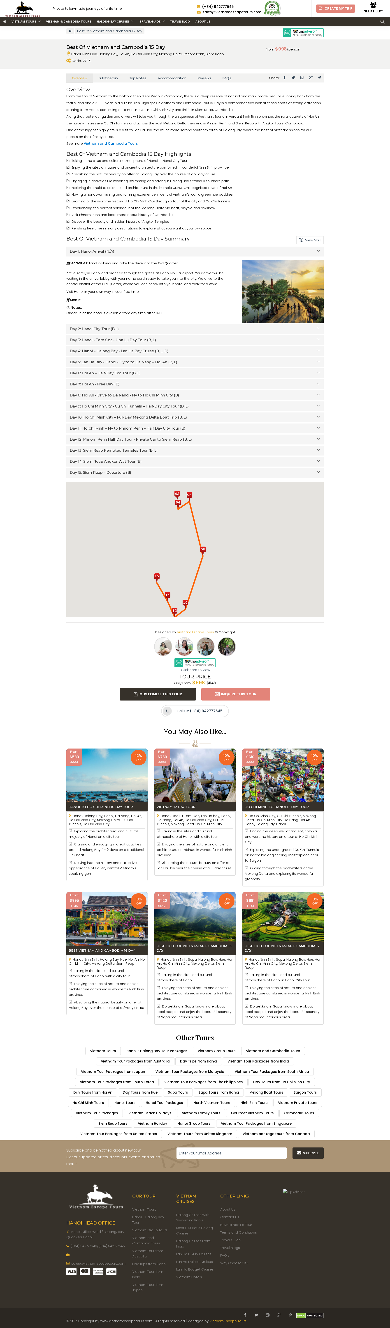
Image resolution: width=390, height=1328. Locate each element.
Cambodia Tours (299, 1113)
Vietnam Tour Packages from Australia (135, 1061)
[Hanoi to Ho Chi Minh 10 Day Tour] (107, 779)
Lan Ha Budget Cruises (195, 1269)
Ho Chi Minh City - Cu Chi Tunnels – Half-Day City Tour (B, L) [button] (129, 406)
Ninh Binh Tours (254, 1102)
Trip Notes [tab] (137, 78)
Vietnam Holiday (152, 1123)
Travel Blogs (230, 1247)
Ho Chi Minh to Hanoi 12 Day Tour (277, 807)
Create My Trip (338, 8)
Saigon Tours (305, 1092)
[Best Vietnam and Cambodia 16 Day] (107, 923)
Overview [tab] (79, 78)
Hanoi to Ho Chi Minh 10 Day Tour (101, 807)
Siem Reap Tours (113, 1123)
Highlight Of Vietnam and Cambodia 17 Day (282, 948)
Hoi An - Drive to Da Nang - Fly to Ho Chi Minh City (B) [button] (124, 395)
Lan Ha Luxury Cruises (193, 1254)
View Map (312, 240)
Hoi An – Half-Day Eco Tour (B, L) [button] (105, 373)
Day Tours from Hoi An (92, 1092)
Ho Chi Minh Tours (88, 1102)
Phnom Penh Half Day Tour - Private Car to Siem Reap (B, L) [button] (131, 439)
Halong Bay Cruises (114, 21)
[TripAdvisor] (272, 8)
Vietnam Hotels (189, 1277)
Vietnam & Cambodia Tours (68, 21)
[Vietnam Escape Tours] (96, 1195)
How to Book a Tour (236, 1224)
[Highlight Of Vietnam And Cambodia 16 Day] (195, 923)
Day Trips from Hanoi (198, 1061)
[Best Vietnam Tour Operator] (24, 8)
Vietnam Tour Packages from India (258, 1061)
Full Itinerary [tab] (108, 78)
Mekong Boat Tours (266, 1092)
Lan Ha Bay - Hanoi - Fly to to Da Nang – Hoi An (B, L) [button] (123, 362)
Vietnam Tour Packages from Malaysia (190, 1071)
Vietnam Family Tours (201, 1113)
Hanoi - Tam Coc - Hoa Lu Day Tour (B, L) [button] (113, 340)
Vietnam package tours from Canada (276, 1133)
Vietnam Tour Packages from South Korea (117, 1082)
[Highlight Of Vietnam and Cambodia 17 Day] (283, 923)
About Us (203, 21)
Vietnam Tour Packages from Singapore (256, 1123)
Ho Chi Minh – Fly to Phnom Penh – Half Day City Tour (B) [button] (127, 428)
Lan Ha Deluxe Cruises (194, 1261)
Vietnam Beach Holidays (150, 1113)
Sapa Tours (178, 1092)
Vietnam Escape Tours (195, 632)
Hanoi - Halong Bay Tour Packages (156, 1051)
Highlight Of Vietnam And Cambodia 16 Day (194, 948)
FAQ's (224, 1255)
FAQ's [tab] (227, 78)
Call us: (200, 711)
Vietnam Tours (25, 21)
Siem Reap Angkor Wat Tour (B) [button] (106, 461)
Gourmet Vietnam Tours (252, 1113)
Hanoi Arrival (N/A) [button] (92, 251)
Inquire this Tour (238, 694)
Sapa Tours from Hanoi (218, 1092)
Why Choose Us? (234, 1263)
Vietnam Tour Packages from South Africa (272, 1071)
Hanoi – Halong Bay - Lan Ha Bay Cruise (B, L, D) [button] (119, 351)
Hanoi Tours (124, 1102)
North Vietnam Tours (211, 1102)
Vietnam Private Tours (297, 1102)
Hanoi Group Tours (194, 1123)
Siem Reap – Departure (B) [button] (100, 472)
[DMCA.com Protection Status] (310, 1315)
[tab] (195, 251)
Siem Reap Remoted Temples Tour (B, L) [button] (114, 450)
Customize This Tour (160, 694)
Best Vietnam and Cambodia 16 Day (102, 950)
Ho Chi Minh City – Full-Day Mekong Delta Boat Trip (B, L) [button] (128, 417)
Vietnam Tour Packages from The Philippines (203, 1082)
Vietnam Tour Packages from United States (118, 1133)
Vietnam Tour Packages (97, 1113)
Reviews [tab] (204, 78)
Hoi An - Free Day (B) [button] (94, 384)
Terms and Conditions (238, 1232)
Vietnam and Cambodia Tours (111, 143)
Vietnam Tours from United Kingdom (199, 1133)
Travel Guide (150, 21)
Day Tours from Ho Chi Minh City (281, 1082)
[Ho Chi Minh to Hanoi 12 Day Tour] (283, 779)
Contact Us (229, 1217)
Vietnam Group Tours (217, 1051)
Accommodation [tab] (172, 78)
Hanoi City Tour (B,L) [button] (94, 329)
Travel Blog (180, 21)
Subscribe (310, 1153)
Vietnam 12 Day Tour (176, 807)
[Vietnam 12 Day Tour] (195, 779)
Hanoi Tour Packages (164, 1102)
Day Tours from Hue (140, 1092)
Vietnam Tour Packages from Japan (113, 1071)
